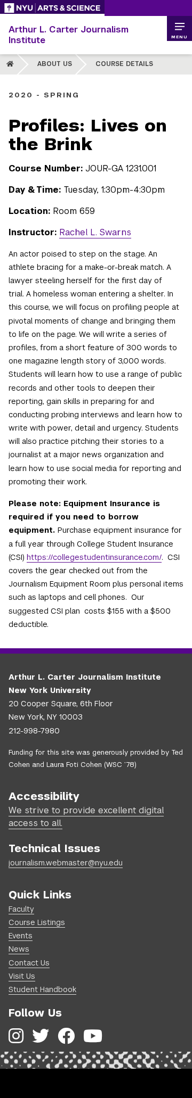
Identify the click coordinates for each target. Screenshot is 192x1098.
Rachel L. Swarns (95, 232)
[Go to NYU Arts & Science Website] (52, 8)
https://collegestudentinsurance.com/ (94, 557)
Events (21, 935)
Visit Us (22, 976)
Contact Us (29, 963)
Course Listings (37, 922)
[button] (179, 29)
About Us (54, 64)
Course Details (124, 64)
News (19, 949)
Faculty (21, 909)
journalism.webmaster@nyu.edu (66, 863)
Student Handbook (42, 989)
